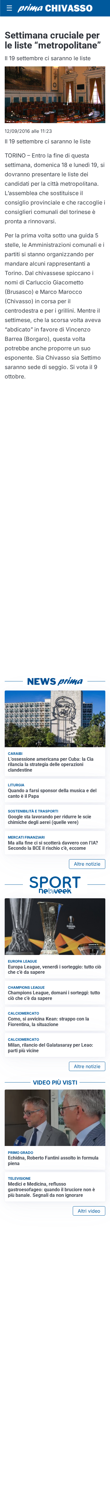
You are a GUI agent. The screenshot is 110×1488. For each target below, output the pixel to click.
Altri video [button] (89, 1211)
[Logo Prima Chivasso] (55, 8)
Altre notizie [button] (87, 864)
